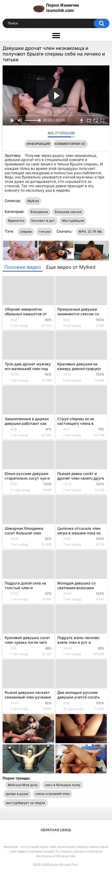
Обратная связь (56, 830)
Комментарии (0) (70, 144)
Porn (75, 865)
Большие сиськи (68, 212)
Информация (38, 144)
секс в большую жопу (62, 785)
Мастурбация (73, 221)
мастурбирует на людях (25, 803)
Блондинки (39, 212)
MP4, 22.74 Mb (90, 231)
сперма (26, 231)
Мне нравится (35, 134)
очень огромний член (52, 794)
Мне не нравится (42, 134)
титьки (44, 231)
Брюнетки (16, 221)
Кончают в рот (43, 221)
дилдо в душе (17, 794)
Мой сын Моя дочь (23, 785)
